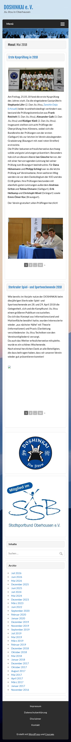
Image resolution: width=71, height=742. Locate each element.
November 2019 (20, 625)
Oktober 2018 (19, 652)
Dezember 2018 (20, 648)
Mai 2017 (16, 674)
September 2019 (20, 629)
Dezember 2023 (20, 599)
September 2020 (20, 610)
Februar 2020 (18, 614)
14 (40, 265)
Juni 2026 (16, 576)
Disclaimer (35, 719)
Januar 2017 (18, 685)
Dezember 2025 (20, 584)
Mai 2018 (16, 655)
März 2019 (17, 640)
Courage (49, 734)
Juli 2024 (16, 591)
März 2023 (17, 603)
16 (40, 412)
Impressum (35, 706)
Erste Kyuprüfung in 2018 (23, 57)
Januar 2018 (18, 659)
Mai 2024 (16, 595)
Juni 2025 (16, 588)
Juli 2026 (16, 573)
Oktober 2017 (19, 667)
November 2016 (20, 689)
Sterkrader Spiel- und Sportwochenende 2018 (35, 287)
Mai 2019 (16, 637)
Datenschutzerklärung (35, 712)
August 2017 (18, 670)
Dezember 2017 (20, 663)
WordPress (34, 734)
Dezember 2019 (20, 621)
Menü (9, 23)
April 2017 (17, 678)
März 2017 (17, 682)
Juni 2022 (16, 606)
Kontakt (35, 725)
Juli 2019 (16, 633)
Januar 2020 (18, 618)
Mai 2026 (16, 580)
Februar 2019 (18, 644)
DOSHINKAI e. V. (18, 7)
